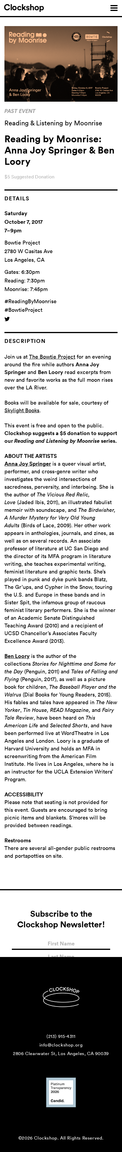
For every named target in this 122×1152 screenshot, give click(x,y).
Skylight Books (21, 410)
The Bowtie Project (52, 356)
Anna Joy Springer (27, 463)
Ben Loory (17, 655)
